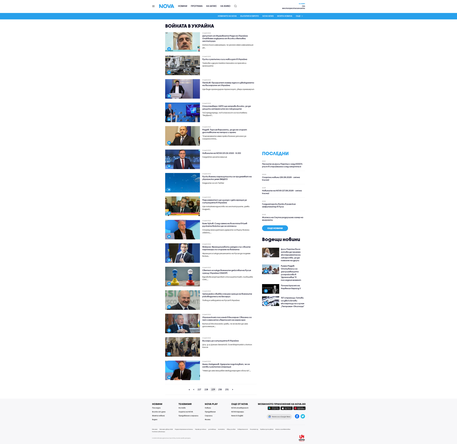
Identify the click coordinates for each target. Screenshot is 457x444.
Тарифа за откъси (200, 429)
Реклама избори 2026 (166, 429)
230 (220, 389)
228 (206, 389)
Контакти (221, 429)
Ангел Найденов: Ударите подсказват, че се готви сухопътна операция (226, 365)
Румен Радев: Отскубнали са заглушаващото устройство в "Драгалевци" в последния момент (291, 273)
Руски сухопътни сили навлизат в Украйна (224, 59)
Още (298, 16)
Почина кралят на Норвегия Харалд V (291, 286)
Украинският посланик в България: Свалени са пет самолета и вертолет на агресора (227, 318)
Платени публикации (158, 431)
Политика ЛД (254, 429)
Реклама (154, 429)
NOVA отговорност (239, 408)
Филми (207, 419)
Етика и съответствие (282, 429)
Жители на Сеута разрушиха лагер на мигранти (282, 218)
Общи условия (231, 429)
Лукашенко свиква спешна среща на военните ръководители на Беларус (227, 295)
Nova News (268, 16)
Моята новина (284, 16)
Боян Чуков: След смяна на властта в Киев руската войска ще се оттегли (224, 224)
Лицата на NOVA (186, 412)
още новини (275, 228)
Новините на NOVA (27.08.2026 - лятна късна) (282, 191)
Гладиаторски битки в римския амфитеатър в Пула (279, 205)
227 (199, 389)
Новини (182, 6)
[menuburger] (153, 6)
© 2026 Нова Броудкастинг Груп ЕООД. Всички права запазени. (171, 438)
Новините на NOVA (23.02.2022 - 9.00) (221, 153)
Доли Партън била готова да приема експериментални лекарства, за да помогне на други (291, 254)
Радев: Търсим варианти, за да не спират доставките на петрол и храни (224, 130)
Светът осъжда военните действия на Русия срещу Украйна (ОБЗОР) (226, 271)
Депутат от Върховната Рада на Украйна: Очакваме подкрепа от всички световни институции (225, 38)
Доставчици (212, 429)
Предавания (210, 412)
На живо (225, 6)
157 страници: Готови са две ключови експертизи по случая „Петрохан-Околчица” (292, 302)
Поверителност (242, 429)
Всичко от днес (159, 412)
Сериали (208, 416)
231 (227, 389)
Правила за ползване (266, 429)
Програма (197, 6)
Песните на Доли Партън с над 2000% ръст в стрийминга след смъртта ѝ (282, 165)
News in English (237, 416)
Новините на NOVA (227, 16)
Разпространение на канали (184, 429)
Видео (154, 419)
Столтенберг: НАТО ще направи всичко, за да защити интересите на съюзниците (226, 107)
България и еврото (249, 16)
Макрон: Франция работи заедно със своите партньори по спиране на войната (226, 248)
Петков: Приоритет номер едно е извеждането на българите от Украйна (228, 83)
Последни (156, 408)
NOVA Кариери (237, 412)
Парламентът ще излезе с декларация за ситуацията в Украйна (224, 201)
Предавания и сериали (188, 416)
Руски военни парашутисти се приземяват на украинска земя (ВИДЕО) (227, 177)
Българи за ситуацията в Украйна (220, 341)
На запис (211, 6)
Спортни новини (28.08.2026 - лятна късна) (281, 178)
